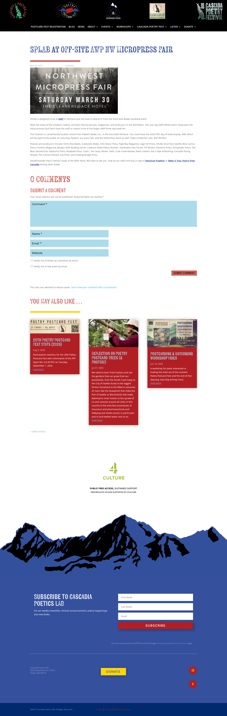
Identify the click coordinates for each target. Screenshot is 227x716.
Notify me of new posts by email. (51, 266)
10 (114, 340)
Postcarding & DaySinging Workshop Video (171, 356)
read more (38, 369)
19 (102, 343)
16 (129, 340)
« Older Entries (38, 431)
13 (121, 340)
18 (135, 340)
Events (105, 27)
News (81, 27)
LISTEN (174, 27)
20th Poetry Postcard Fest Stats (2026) (51, 342)
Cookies (108, 709)
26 (121, 343)
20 (105, 343)
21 (108, 343)
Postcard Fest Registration (48, 27)
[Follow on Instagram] (193, 670)
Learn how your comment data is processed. (94, 287)
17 (132, 340)
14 (124, 340)
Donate (188, 27)
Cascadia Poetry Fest (150, 27)
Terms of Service (179, 643)
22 (110, 343)
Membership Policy (122, 709)
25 (118, 343)
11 (116, 340)
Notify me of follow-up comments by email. (56, 260)
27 (123, 343)
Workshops (123, 27)
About (91, 27)
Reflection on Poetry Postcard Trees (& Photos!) (109, 357)
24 (116, 343)
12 (119, 340)
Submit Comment (184, 273)
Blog (72, 27)
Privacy (99, 709)
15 (127, 340)
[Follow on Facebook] (193, 684)
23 (113, 343)
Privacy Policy (162, 643)
